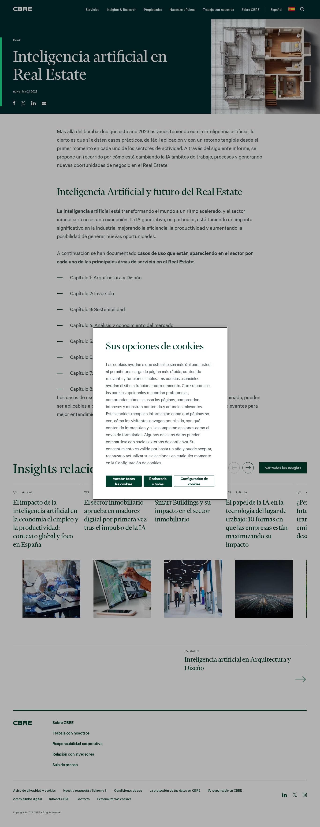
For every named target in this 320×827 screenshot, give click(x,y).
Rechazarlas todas (157, 481)
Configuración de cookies (194, 481)
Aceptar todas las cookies (124, 481)
